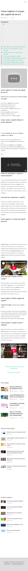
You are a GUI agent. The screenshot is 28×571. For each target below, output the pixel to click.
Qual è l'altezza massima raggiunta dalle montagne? (16, 413)
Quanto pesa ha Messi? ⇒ (14, 372)
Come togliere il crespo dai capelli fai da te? (14, 46)
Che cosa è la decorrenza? (13, 530)
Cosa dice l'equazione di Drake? (15, 501)
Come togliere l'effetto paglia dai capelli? (13, 62)
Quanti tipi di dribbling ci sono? (15, 524)
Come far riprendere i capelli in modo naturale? (12, 53)
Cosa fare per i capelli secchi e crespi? (13, 60)
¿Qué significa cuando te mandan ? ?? (17, 438)
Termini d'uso (7, 563)
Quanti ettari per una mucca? (14, 512)
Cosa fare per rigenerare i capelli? (11, 56)
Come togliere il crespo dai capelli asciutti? (14, 58)
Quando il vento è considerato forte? (16, 432)
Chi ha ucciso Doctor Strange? (15, 506)
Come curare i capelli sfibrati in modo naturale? (13, 49)
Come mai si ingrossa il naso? (14, 518)
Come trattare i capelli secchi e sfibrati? (13, 64)
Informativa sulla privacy (17, 563)
